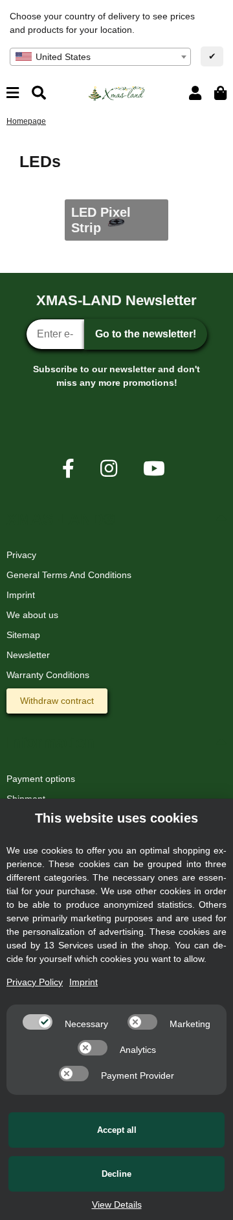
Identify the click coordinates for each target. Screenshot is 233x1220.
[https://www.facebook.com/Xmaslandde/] (68, 468)
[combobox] (100, 57)
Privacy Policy (34, 982)
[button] (195, 93)
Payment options (40, 779)
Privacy (21, 555)
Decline (116, 1174)
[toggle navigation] (12, 93)
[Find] (39, 93)
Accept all (117, 1130)
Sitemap (23, 635)
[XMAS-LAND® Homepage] (116, 92)
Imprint (20, 595)
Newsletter (28, 655)
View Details (117, 1204)
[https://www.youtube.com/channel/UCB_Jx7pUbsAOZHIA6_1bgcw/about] (154, 468)
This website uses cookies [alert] (116, 818)
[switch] (37, 1022)
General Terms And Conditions (68, 575)
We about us (32, 615)
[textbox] (100, 56)
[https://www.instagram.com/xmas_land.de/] (108, 468)
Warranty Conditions (47, 675)
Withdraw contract (57, 700)
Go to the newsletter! (145, 333)
